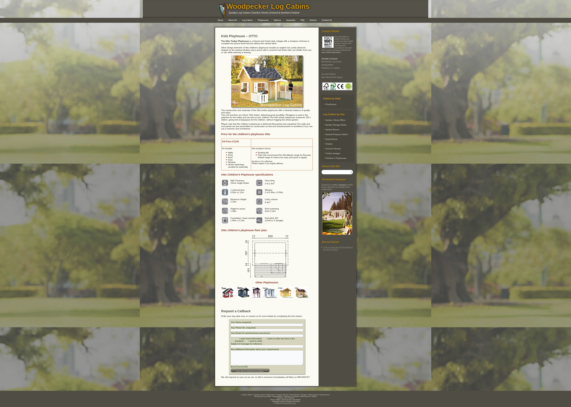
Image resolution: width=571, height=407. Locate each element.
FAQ (302, 20)
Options (277, 20)
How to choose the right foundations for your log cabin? (338, 248)
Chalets (328, 144)
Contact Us (327, 20)
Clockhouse (330, 104)
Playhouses (263, 20)
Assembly (290, 20)
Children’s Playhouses (335, 158)
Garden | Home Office (335, 120)
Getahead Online (290, 403)
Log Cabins (247, 20)
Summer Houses (333, 149)
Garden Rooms (332, 130)
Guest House (331, 139)
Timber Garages (332, 153)
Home (220, 20)
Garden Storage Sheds (335, 125)
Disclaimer (297, 400)
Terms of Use (287, 400)
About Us (232, 20)
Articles (313, 20)
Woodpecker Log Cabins (268, 6)
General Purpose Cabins (336, 134)
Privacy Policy (275, 400)
